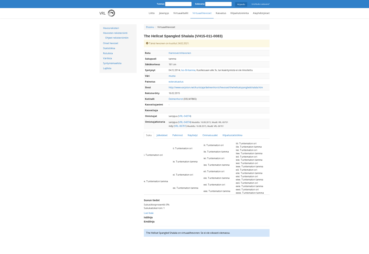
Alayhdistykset (261, 13)
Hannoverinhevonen (180, 53)
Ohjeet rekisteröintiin (116, 37)
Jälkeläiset (162, 135)
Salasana (200, 3)
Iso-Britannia (188, 70)
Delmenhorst (176, 99)
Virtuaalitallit (180, 13)
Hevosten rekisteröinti (115, 33)
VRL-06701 (180, 126)
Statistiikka (109, 48)
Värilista (107, 58)
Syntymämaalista (112, 63)
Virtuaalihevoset (202, 13)
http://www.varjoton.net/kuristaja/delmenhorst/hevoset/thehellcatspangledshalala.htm (216, 87)
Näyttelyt (193, 135)
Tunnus (160, 3)
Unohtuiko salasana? (261, 4)
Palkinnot (177, 135)
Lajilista (107, 68)
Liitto (152, 13)
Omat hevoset (110, 43)
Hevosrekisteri (111, 28)
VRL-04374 (184, 116)
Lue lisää (148, 213)
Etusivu (150, 27)
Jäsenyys (164, 13)
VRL (102, 13)
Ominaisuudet (210, 135)
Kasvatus (221, 13)
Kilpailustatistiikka (232, 135)
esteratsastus (176, 81)
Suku (149, 135)
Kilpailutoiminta (239, 13)
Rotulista (108, 53)
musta (172, 75)
